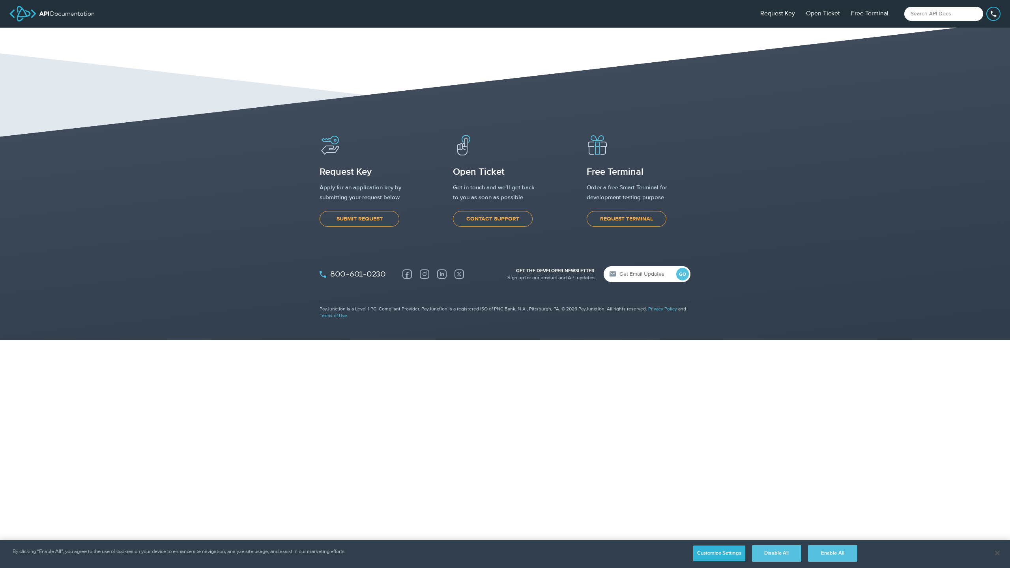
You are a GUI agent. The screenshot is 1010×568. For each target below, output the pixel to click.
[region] (505, 554)
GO (682, 274)
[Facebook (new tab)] (407, 274)
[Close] (997, 553)
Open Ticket (823, 14)
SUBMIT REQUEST (360, 219)
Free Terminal (869, 14)
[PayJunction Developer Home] (51, 14)
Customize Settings (719, 553)
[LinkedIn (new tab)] (442, 274)
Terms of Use (333, 316)
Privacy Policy (662, 309)
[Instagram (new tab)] (424, 274)
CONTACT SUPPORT (492, 219)
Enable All (832, 553)
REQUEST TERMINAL (626, 219)
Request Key (777, 14)
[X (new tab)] (459, 274)
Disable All (776, 553)
